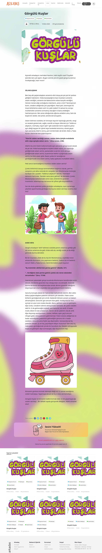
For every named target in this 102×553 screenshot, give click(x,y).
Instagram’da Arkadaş (65, 549)
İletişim (79, 3)
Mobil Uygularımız (19, 547)
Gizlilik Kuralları (48, 549)
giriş (56, 440)
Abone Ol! (32, 547)
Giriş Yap (85, 3)
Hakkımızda (60, 3)
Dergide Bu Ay (41, 3)
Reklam (31, 544)
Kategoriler (32, 3)
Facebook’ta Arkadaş (65, 544)
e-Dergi (73, 3)
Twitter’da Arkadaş (64, 547)
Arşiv (47, 3)
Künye (46, 547)
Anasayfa (25, 3)
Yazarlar (53, 3)
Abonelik (67, 3)
